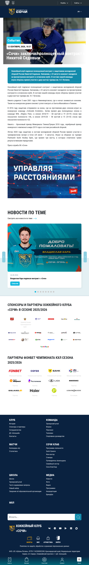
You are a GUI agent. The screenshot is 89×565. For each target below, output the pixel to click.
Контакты (12, 436)
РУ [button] (79, 12)
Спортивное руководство (55, 436)
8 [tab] (53, 292)
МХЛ (11, 502)
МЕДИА (50, 475)
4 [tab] (43, 292)
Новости (49, 479)
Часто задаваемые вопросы (19, 485)
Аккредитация (51, 491)
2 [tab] (38, 292)
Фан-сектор (50, 454)
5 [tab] (46, 292)
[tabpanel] (44, 255)
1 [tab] (35, 292)
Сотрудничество (15, 430)
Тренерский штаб (52, 424)
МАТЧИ (13, 444)
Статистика (13, 451)
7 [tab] (51, 292)
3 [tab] (40, 292)
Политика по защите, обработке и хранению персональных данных (44, 546)
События (15, 283)
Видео (48, 485)
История (12, 424)
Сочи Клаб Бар (51, 467)
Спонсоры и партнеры (17, 427)
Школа (11, 479)
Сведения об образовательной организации (25, 491)
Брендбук (49, 494)
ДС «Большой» (14, 433)
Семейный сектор (52, 464)
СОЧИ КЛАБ (52, 444)
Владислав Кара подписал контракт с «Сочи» (28, 278)
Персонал (49, 430)
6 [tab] (48, 292)
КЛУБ (12, 419)
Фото (48, 482)
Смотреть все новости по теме (20, 218)
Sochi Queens (51, 451)
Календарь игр (14, 448)
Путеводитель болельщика (56, 461)
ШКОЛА (13, 475)
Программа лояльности (54, 448)
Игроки (48, 427)
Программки (50, 488)
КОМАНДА (52, 419)
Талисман (49, 433)
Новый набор (14, 488)
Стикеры (49, 457)
